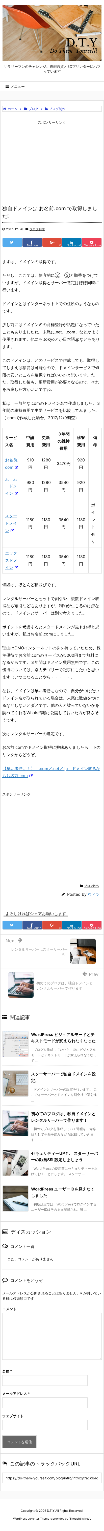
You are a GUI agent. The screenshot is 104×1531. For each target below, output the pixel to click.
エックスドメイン (11, 560)
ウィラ (93, 894)
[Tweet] (12, 242)
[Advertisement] (52, 162)
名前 (7, 1371)
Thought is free (79, 1518)
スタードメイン (11, 523)
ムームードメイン (11, 486)
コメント (9, 1309)
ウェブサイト (12, 1416)
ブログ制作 (37, 229)
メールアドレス (16, 1393)
